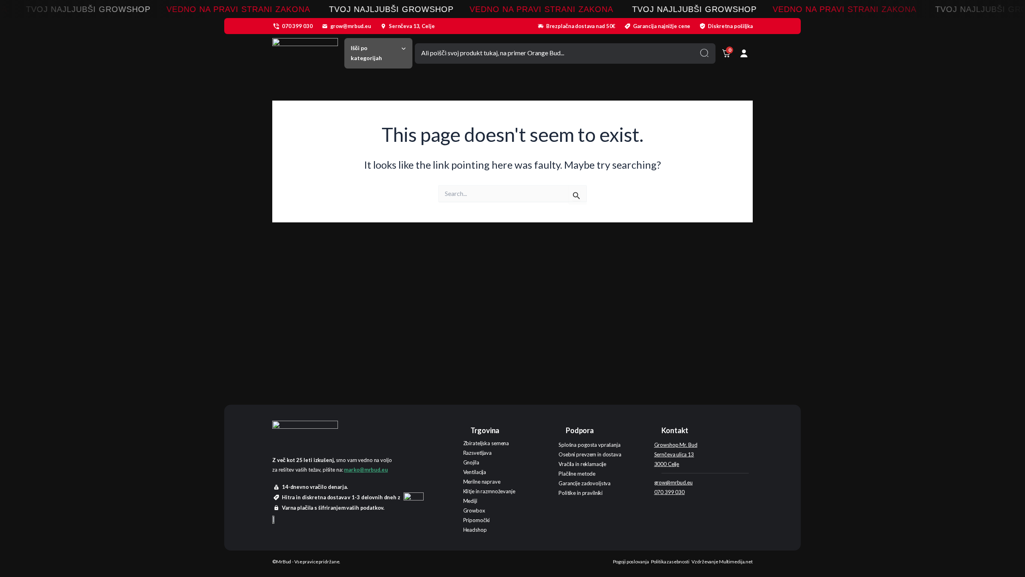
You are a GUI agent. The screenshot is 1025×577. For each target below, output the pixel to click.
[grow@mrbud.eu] (325, 26)
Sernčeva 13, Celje (412, 26)
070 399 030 (297, 26)
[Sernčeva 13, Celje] (383, 26)
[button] (378, 53)
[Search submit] (704, 53)
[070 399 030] (276, 26)
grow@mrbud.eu (350, 26)
